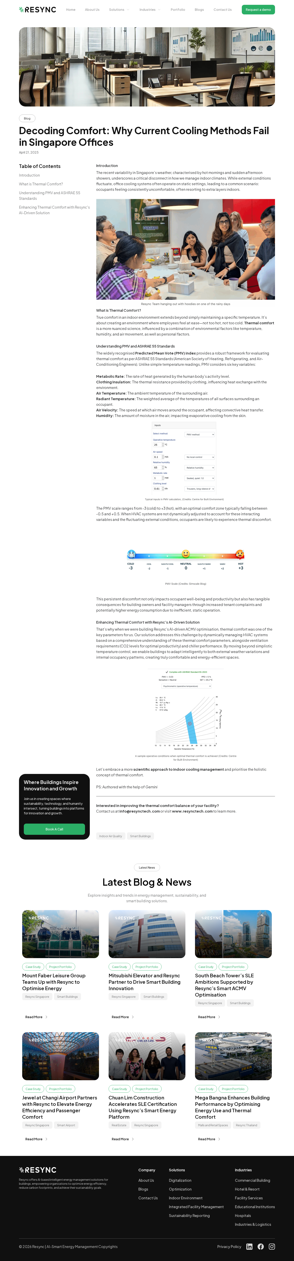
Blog (27, 118)
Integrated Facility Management (196, 1206)
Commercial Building (252, 1180)
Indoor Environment (186, 1198)
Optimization (180, 1189)
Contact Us (223, 9)
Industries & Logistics (253, 1224)
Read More (33, 1017)
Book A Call (54, 829)
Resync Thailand (246, 1125)
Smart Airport (66, 1125)
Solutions (116, 9)
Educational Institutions (255, 1206)
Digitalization (180, 1180)
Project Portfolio (60, 967)
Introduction (29, 175)
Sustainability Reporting (189, 1215)
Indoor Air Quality (110, 836)
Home (70, 9)
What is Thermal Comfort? (41, 184)
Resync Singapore (37, 996)
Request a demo (258, 9)
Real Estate (119, 1125)
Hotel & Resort (247, 1189)
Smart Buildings (140, 836)
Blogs (199, 9)
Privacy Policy (229, 1246)
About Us (92, 9)
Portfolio (178, 9)
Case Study (33, 967)
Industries (148, 9)
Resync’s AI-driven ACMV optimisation (186, 629)
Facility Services (249, 1198)
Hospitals (243, 1215)
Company (146, 1170)
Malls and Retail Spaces (213, 1125)
